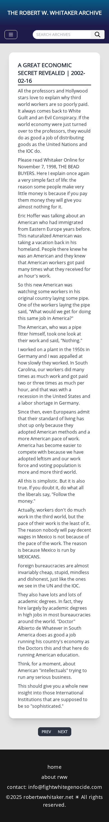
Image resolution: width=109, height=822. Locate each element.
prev (46, 731)
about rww (54, 777)
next (63, 731)
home (55, 766)
